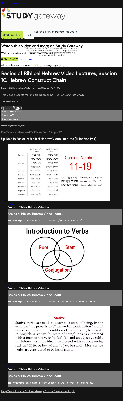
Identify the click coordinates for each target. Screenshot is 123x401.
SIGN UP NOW (9, 59)
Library (47, 31)
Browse (5, 31)
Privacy (20, 391)
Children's (28, 31)
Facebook (7, 108)
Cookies (30, 391)
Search (38, 31)
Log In (73, 31)
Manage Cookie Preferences (51, 391)
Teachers (16, 31)
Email (19, 108)
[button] (3, 26)
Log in (36, 65)
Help (4, 391)
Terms (11, 391)
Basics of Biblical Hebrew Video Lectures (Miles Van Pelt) (28, 88)
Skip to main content (13, 3)
